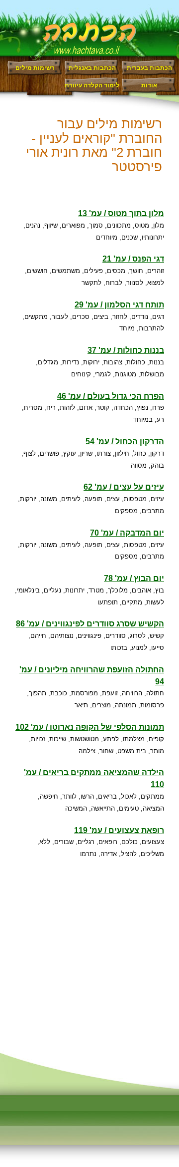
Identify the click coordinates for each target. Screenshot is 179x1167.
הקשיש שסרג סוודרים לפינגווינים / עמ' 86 (90, 623)
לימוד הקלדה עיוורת (92, 85)
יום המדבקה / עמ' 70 (127, 533)
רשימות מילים (35, 67)
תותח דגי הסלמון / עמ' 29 (119, 304)
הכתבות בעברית (149, 67)
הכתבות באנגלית (92, 67)
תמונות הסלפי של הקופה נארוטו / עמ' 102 (89, 727)
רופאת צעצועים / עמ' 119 (119, 830)
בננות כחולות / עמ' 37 (126, 350)
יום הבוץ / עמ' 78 (134, 578)
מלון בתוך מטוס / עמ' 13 (121, 213)
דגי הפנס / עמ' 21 (133, 259)
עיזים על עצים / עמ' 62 (124, 487)
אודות (149, 85)
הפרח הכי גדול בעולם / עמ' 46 (110, 396)
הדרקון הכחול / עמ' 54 (125, 441)
